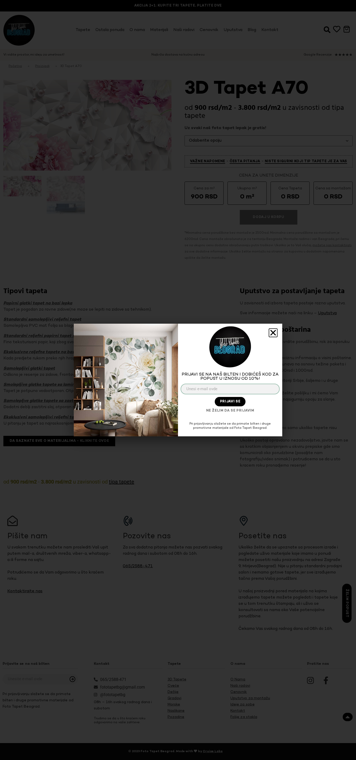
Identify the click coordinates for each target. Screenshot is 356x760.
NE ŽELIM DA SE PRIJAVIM (230, 411)
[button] (273, 333)
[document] (178, 380)
